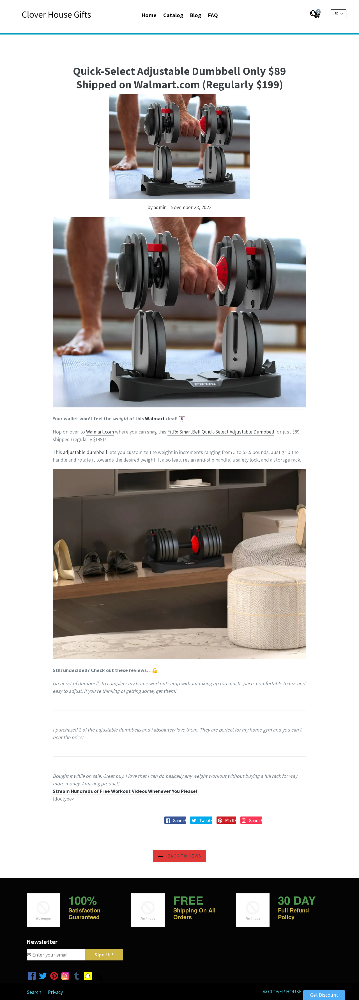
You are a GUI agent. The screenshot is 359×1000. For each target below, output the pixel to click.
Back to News (183, 856)
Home (149, 15)
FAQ (213, 15)
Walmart (155, 418)
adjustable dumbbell (85, 452)
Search (34, 992)
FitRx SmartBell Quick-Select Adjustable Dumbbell (220, 431)
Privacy (55, 992)
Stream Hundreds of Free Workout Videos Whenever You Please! (125, 791)
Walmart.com (100, 431)
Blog (195, 15)
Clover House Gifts (292, 991)
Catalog (173, 15)
